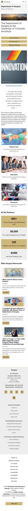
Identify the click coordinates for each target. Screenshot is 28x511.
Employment (14, 478)
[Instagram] (16, 394)
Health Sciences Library (14, 429)
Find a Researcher (14, 413)
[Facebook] (5, 394)
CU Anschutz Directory (14, 445)
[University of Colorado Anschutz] (5, 2)
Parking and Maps (14, 448)
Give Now (14, 481)
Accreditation (14, 475)
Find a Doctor (14, 410)
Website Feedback (14, 460)
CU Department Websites (14, 442)
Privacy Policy (14, 466)
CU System (14, 463)
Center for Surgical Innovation (14, 426)
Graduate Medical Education (14, 423)
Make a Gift (14, 417)
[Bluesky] (14, 399)
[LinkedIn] (22, 394)
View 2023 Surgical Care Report (14, 85)
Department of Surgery (11, 6)
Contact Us (14, 407)
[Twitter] (11, 394)
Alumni (14, 432)
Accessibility (14, 472)
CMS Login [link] (14, 503)
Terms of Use (14, 469)
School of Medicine (7, 9)
